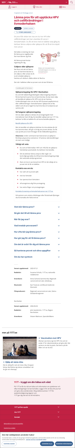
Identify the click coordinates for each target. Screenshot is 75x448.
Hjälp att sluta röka (14, 362)
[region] (37, 440)
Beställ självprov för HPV (24, 123)
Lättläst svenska (28, 28)
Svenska (17, 28)
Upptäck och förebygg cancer (24, 13)
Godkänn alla (47, 444)
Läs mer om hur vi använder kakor (36, 439)
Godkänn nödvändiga (64, 444)
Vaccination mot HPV (51, 338)
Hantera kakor (9, 444)
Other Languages (25, 32)
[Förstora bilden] (49, 59)
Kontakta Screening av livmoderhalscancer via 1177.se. (34, 191)
